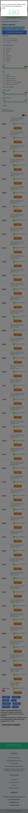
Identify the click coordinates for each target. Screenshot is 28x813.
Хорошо (14, 12)
